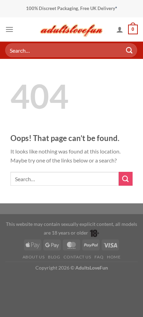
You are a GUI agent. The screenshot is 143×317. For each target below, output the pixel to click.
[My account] (119, 29)
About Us (34, 256)
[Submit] (129, 50)
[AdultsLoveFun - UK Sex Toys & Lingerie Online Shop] (71, 29)
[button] (9, 29)
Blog (54, 256)
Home (113, 256)
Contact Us (77, 256)
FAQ (98, 256)
